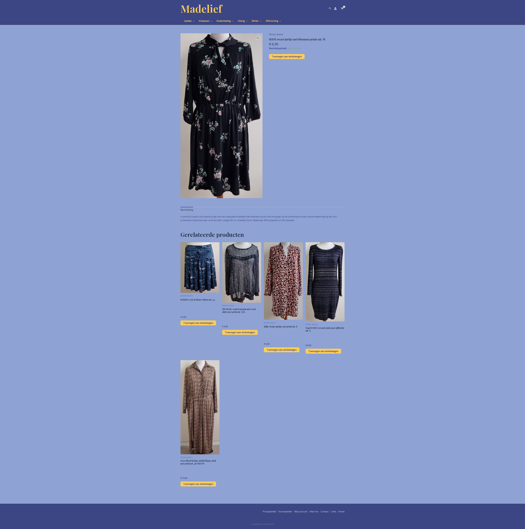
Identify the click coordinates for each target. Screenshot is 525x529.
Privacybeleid (269, 511)
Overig (241, 20)
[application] (193, 21)
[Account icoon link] (335, 8)
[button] (330, 8)
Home (341, 511)
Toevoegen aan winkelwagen (287, 56)
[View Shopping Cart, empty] (342, 8)
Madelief (201, 8)
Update (188, 20)
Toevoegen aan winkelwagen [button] (198, 322)
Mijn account (300, 511)
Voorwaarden (285, 511)
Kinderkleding (224, 20)
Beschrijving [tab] (186, 209)
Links (333, 511)
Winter (255, 20)
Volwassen (204, 20)
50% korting (272, 20)
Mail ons (314, 511)
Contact (325, 511)
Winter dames (276, 34)
